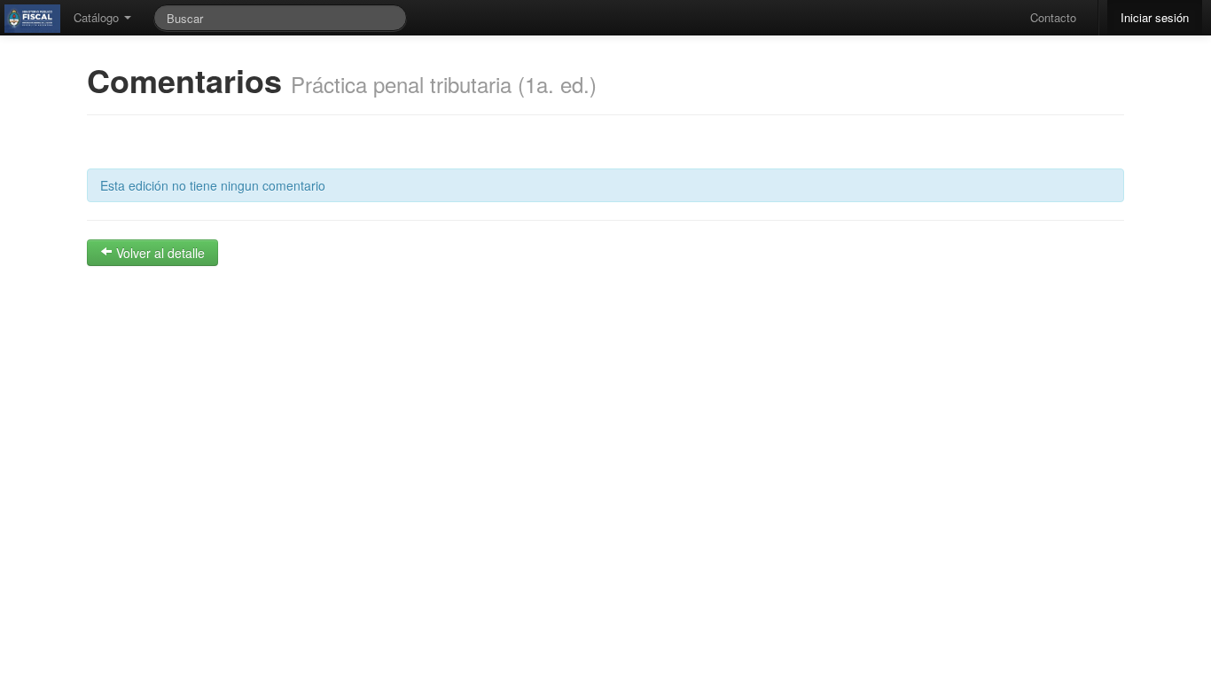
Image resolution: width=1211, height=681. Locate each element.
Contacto (1053, 17)
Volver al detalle (159, 253)
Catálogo (98, 17)
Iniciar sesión (1155, 17)
